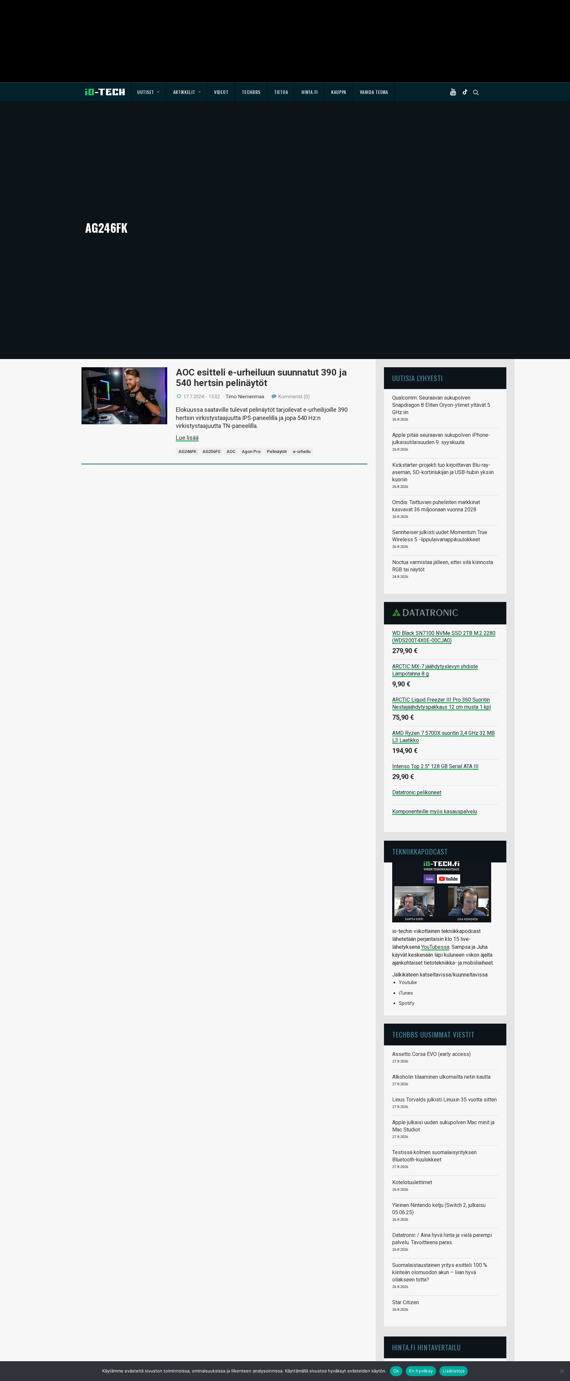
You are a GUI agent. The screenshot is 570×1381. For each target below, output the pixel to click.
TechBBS (251, 91)
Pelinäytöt (277, 451)
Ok (396, 1370)
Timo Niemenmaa (245, 397)
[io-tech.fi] (105, 92)
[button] (454, 92)
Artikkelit (184, 91)
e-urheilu (301, 451)
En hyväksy (421, 1370)
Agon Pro (251, 451)
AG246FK (187, 451)
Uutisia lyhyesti (417, 378)
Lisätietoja (453, 1370)
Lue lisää (187, 437)
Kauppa (338, 91)
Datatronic (427, 612)
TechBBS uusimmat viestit (433, 1034)
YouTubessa (435, 947)
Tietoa (281, 91)
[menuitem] (148, 92)
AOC (231, 451)
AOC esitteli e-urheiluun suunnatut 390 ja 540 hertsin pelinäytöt (261, 377)
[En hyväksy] (561, 1371)
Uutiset (145, 91)
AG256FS (211, 451)
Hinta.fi (309, 91)
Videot (221, 91)
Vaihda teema (374, 91)
